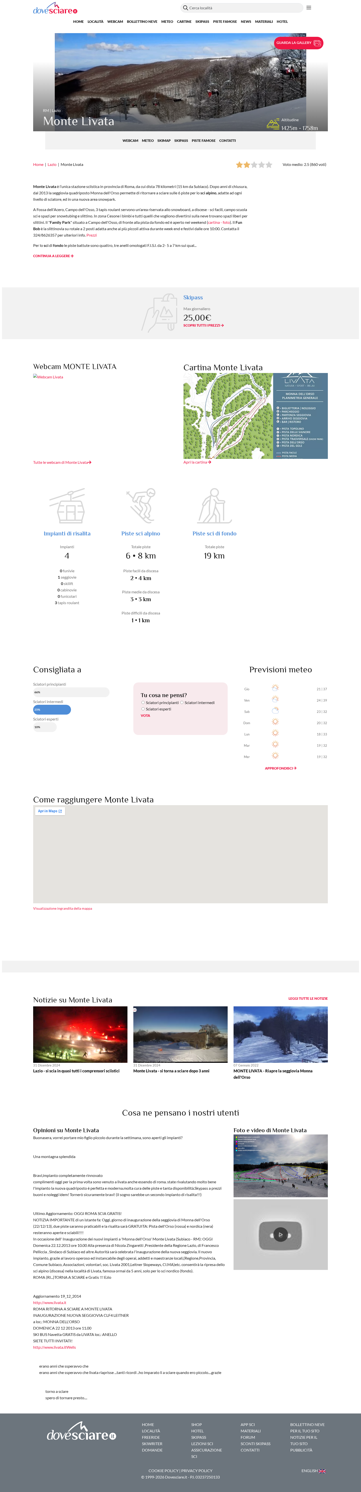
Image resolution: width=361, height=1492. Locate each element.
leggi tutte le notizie (308, 998)
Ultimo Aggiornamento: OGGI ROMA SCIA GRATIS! (77, 1213)
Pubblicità (301, 1450)
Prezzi (91, 235)
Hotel (282, 21)
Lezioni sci (202, 1443)
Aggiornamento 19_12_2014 (57, 1296)
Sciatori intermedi (200, 702)
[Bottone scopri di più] (308, 8)
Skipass (202, 21)
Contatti (227, 140)
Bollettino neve (142, 21)
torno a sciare (56, 1391)
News (246, 21)
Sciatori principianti (162, 702)
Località (95, 21)
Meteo (167, 21)
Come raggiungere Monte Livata (93, 799)
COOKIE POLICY (164, 1470)
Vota (145, 715)
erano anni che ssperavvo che (63, 1366)
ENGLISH (310, 1470)
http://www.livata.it (49, 1302)
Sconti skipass (255, 1443)
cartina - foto (219, 222)
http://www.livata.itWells (54, 1347)
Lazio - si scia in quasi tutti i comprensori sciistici (76, 1070)
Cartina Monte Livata (223, 367)
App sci (248, 1424)
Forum (248, 1437)
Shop (196, 1424)
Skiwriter (152, 1443)
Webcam (115, 21)
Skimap (164, 140)
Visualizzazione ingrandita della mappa (62, 908)
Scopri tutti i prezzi (202, 325)
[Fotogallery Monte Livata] (281, 1165)
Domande (152, 1450)
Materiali (264, 21)
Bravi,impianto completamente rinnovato (68, 1175)
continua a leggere (52, 256)
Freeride (151, 1437)
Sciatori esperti (158, 708)
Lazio (52, 164)
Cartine (184, 21)
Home (78, 21)
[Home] (106, 7)
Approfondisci (279, 768)
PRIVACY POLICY (196, 1470)
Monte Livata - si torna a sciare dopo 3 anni (171, 1070)
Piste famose (225, 21)
